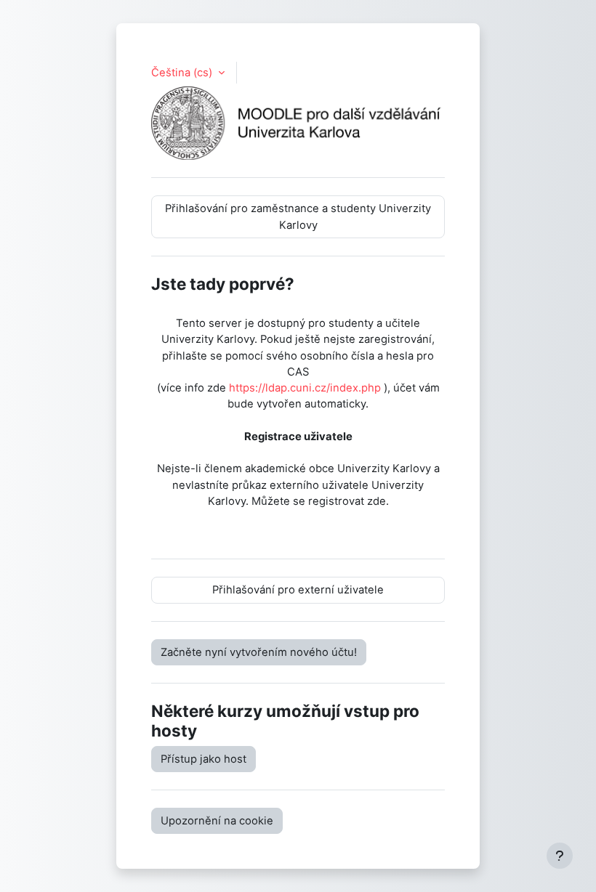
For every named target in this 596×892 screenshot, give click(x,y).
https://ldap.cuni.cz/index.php (305, 387)
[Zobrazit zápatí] (560, 856)
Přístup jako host (203, 759)
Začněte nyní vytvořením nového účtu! (259, 652)
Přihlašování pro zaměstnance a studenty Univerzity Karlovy (298, 216)
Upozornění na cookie (217, 820)
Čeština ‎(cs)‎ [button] (183, 72)
